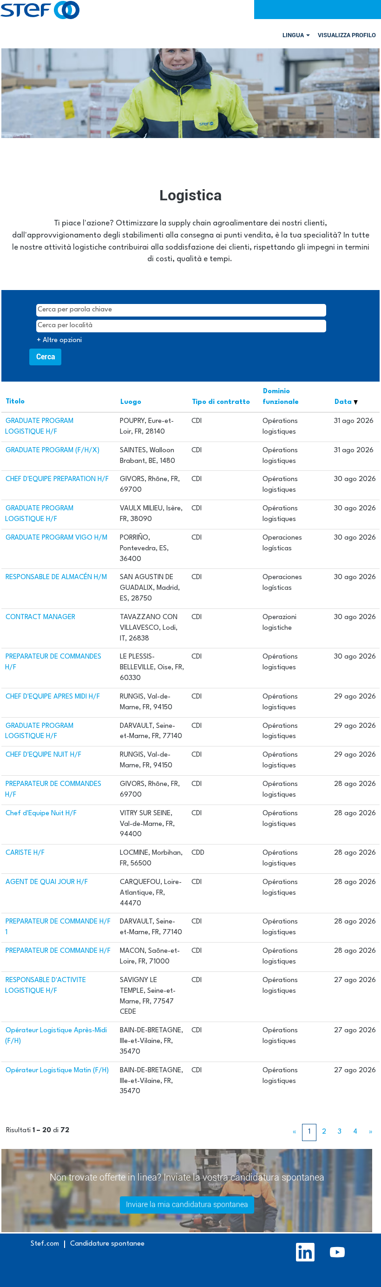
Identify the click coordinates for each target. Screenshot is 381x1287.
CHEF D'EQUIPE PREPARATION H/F (57, 479)
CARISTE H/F (25, 853)
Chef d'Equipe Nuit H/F (41, 813)
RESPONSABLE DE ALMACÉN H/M (56, 577)
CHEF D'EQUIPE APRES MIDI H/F (53, 696)
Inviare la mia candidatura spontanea (187, 1204)
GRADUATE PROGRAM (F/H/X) (52, 450)
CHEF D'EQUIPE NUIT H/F (43, 755)
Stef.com (45, 1244)
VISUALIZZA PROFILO (347, 35)
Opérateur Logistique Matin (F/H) (57, 1070)
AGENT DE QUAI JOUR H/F (47, 882)
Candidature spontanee (107, 1244)
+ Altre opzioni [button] (59, 340)
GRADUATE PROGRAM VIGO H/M (56, 538)
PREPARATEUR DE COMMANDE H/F (58, 951)
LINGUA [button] (293, 35)
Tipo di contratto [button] (221, 402)
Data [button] (344, 402)
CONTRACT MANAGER (40, 617)
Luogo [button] (130, 402)
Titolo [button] (15, 401)
